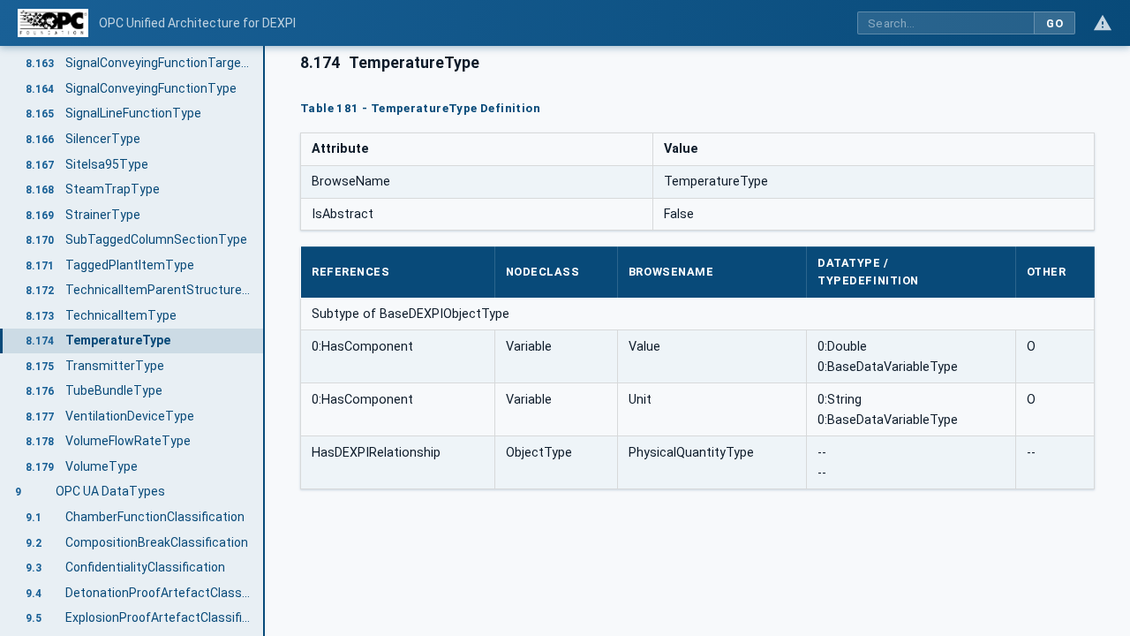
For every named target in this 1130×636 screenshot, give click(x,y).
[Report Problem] (1102, 23)
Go (1054, 23)
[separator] (264, 341)
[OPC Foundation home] (53, 23)
